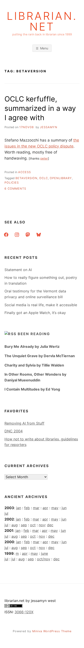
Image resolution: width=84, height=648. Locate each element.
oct (33, 525)
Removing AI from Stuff (24, 423)
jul (6, 513)
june (44, 553)
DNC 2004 (13, 431)
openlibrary (61, 178)
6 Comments (15, 188)
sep (24, 525)
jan (18, 508)
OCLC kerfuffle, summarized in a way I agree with (40, 108)
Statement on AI (18, 269)
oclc (43, 178)
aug (14, 525)
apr (45, 508)
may (54, 508)
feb (27, 508)
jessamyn (48, 127)
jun (64, 508)
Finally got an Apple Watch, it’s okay (35, 312)
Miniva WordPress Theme (51, 631)
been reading (34, 334)
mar (36, 508)
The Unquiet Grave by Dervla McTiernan (39, 356)
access (24, 172)
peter (44, 158)
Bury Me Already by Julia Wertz (32, 346)
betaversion (26, 178)
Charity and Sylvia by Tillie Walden (34, 365)
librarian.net (42, 21)
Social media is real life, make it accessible (40, 305)
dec (50, 525)
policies (11, 182)
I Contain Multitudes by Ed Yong (32, 389)
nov (42, 525)
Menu (44, 48)
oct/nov (43, 559)
